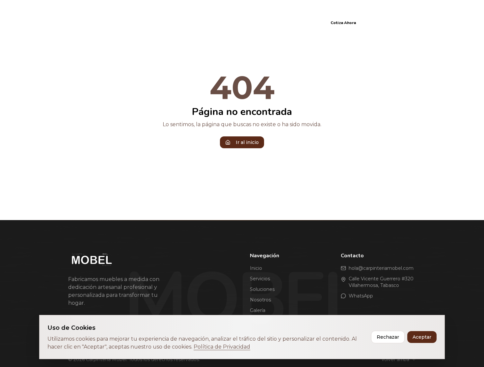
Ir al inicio (247, 142)
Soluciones (210, 22)
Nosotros (244, 22)
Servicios (175, 22)
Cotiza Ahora (343, 22)
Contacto (305, 22)
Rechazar (388, 337)
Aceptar (422, 337)
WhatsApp (361, 296)
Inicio (149, 22)
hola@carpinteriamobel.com (381, 268)
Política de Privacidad (222, 347)
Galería (274, 22)
